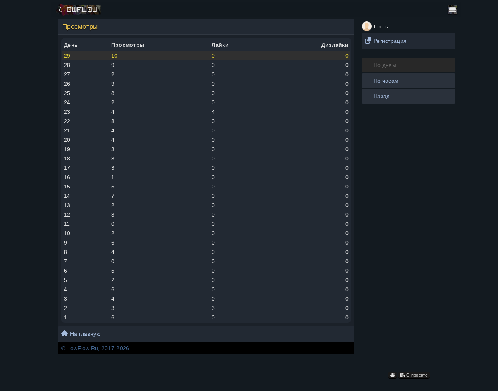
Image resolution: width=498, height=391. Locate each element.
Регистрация (390, 41)
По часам (386, 80)
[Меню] (452, 10)
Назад (381, 96)
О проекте (416, 375)
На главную (85, 334)
